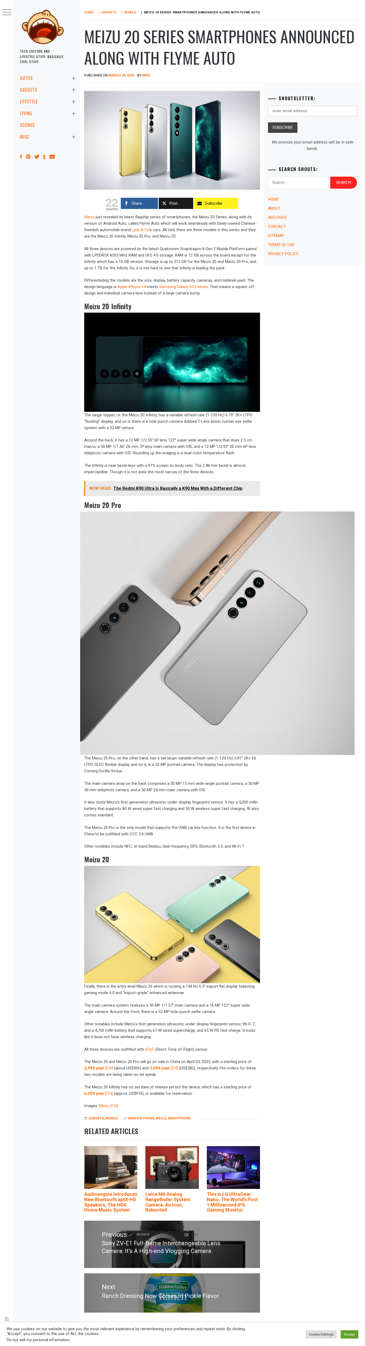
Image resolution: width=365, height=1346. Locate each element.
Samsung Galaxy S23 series (183, 286)
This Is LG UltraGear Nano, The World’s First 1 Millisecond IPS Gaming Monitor (232, 1202)
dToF (149, 1049)
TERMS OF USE (281, 244)
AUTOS (26, 78)
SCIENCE (27, 125)
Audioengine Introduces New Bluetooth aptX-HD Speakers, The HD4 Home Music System (110, 1202)
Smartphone (179, 1118)
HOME (273, 199)
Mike (146, 75)
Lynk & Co (140, 229)
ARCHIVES (277, 217)
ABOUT (274, 208)
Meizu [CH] (108, 1105)
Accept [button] (349, 1334)
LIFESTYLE (29, 101)
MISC (24, 137)
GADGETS (28, 90)
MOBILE (112, 1118)
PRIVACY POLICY (283, 253)
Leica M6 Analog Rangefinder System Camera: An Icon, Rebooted (167, 1202)
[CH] (98, 1068)
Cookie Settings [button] (321, 1334)
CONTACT (277, 226)
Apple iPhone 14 (132, 286)
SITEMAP (276, 235)
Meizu (89, 217)
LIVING (26, 113)
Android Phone (140, 1118)
